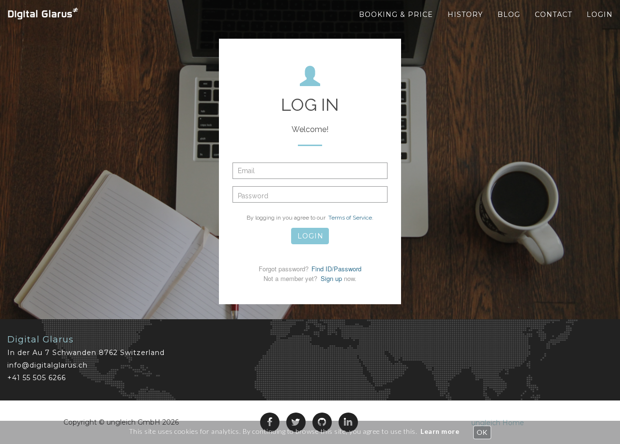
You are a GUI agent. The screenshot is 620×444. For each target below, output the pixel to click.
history (465, 14)
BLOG (508, 14)
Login (600, 14)
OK (482, 432)
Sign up (332, 278)
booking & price (396, 14)
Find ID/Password (336, 268)
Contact (553, 14)
